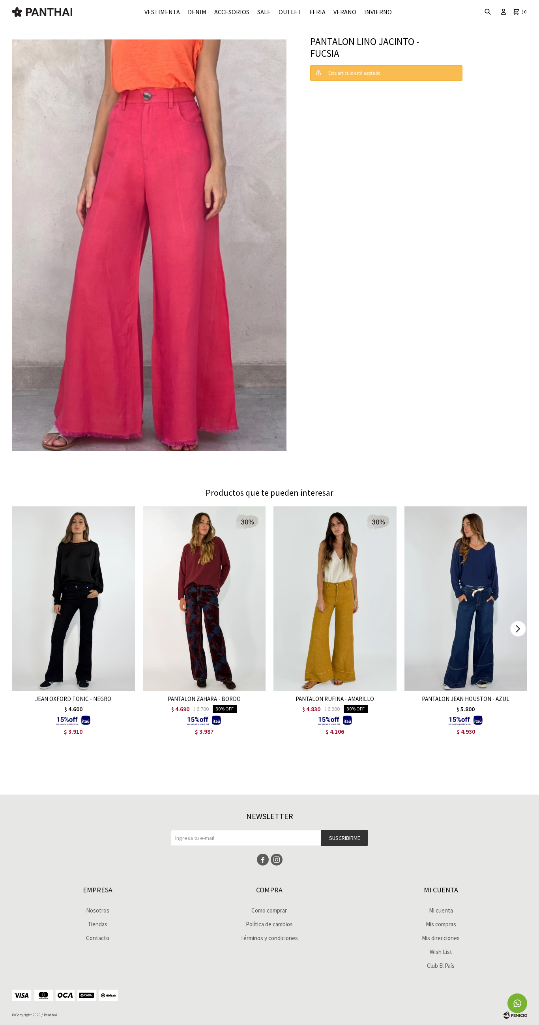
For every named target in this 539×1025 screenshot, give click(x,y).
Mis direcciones (441, 938)
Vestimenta (162, 12)
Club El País (441, 965)
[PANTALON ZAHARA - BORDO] (204, 598)
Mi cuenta (441, 910)
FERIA (317, 12)
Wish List (441, 952)
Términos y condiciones (269, 938)
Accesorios (231, 12)
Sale (264, 12)
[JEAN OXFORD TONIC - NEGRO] (73, 598)
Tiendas (97, 924)
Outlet (290, 12)
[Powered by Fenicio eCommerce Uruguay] (515, 1015)
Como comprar (269, 910)
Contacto (97, 938)
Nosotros (97, 910)
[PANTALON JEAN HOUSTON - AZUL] (466, 598)
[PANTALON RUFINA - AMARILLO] (335, 598)
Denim (197, 12)
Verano (344, 12)
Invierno (378, 12)
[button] (518, 628)
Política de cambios (269, 924)
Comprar (96, 683)
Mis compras (441, 924)
